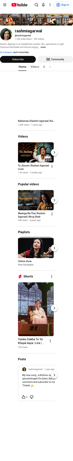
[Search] (36, 5)
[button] (50, 67)
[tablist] (36, 67)
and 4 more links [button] (21, 52)
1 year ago (49, 369)
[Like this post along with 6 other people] (23, 397)
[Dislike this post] (31, 397)
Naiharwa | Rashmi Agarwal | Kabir (36, 121)
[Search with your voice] (43, 4)
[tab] (22, 67)
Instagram (7, 52)
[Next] (54, 152)
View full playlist (25, 265)
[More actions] (52, 166)
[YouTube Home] (19, 5)
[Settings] (50, 5)
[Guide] (5, 5)
